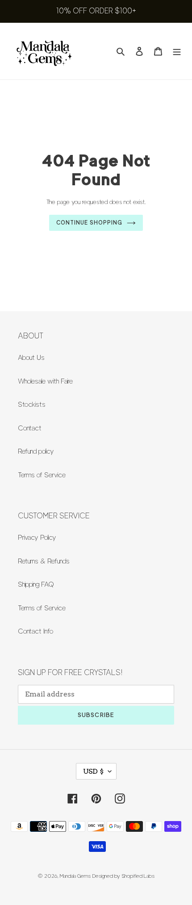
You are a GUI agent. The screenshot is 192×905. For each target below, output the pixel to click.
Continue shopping (89, 222)
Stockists (32, 404)
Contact (30, 428)
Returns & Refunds (44, 561)
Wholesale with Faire (45, 381)
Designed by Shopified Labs (123, 875)
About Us (31, 358)
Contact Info (35, 631)
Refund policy (36, 451)
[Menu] (176, 51)
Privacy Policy (37, 538)
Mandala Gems (75, 875)
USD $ (93, 771)
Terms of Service (42, 475)
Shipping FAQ (36, 584)
